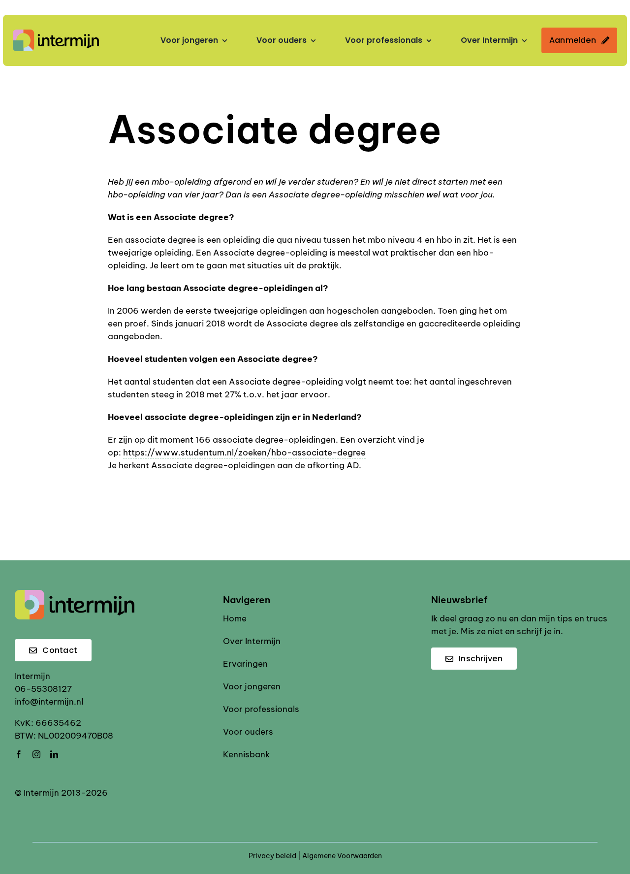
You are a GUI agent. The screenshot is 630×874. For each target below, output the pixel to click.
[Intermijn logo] (56, 33)
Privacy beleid (272, 855)
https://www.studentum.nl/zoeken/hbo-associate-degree (244, 452)
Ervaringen (245, 663)
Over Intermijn (252, 641)
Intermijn (32, 676)
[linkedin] (54, 754)
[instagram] (36, 754)
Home (235, 618)
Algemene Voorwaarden (342, 855)
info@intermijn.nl (49, 701)
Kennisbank (246, 754)
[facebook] (19, 754)
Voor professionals (261, 709)
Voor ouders (248, 731)
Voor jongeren (252, 686)
